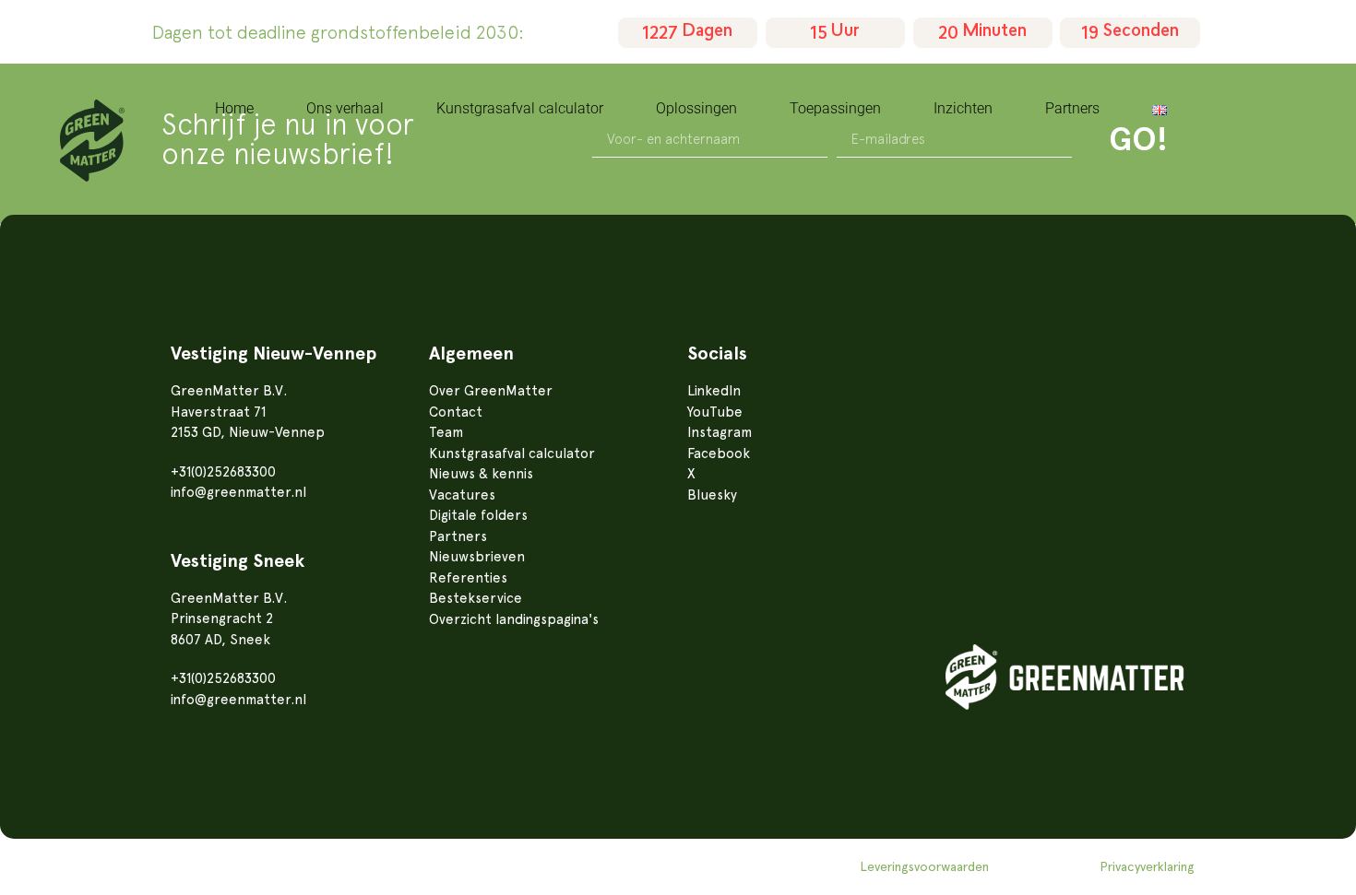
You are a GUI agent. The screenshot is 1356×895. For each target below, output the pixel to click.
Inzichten (963, 108)
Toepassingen (835, 108)
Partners (1072, 108)
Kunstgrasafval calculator (519, 108)
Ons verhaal (345, 108)
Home (234, 108)
